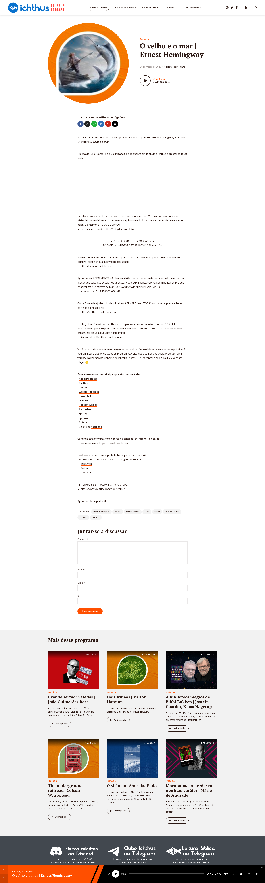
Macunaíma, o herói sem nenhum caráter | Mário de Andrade (190, 790)
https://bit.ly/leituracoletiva (119, 229)
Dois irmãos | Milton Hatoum (127, 699)
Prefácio (144, 39)
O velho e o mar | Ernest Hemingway (42, 875)
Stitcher (84, 422)
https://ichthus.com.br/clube (105, 337)
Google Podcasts (89, 391)
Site (79, 596)
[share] (256, 874)
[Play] (115, 874)
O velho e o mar (172, 511)
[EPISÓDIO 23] (73, 758)
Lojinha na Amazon (125, 7)
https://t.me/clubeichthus (113, 443)
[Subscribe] (241, 874)
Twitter (85, 468)
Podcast (83, 517)
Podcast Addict (88, 404)
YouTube (96, 426)
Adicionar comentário (174, 66)
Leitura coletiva (132, 511)
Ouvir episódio (61, 723)
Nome (81, 569)
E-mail (81, 583)
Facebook (86, 472)
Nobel (157, 511)
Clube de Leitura (151, 7)
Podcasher (85, 409)
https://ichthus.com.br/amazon (98, 312)
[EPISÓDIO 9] (73, 669)
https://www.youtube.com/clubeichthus (103, 489)
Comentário (83, 539)
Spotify (83, 413)
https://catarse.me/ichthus (96, 266)
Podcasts (170, 7)
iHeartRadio (86, 396)
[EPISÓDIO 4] (132, 758)
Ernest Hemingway (101, 511)
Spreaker (84, 418)
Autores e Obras (192, 7)
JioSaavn (84, 400)
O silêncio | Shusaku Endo (132, 785)
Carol (106, 137)
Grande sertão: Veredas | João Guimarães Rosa (71, 699)
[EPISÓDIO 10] (191, 669)
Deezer (83, 387)
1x (233, 873)
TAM (114, 137)
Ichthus (118, 511)
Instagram (86, 463)
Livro (147, 511)
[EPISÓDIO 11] (191, 758)
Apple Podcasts (88, 378)
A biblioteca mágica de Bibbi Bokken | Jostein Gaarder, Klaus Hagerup (189, 701)
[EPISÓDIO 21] (132, 669)
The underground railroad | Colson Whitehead (65, 790)
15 (108, 874)
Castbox (84, 383)
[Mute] (226, 874)
